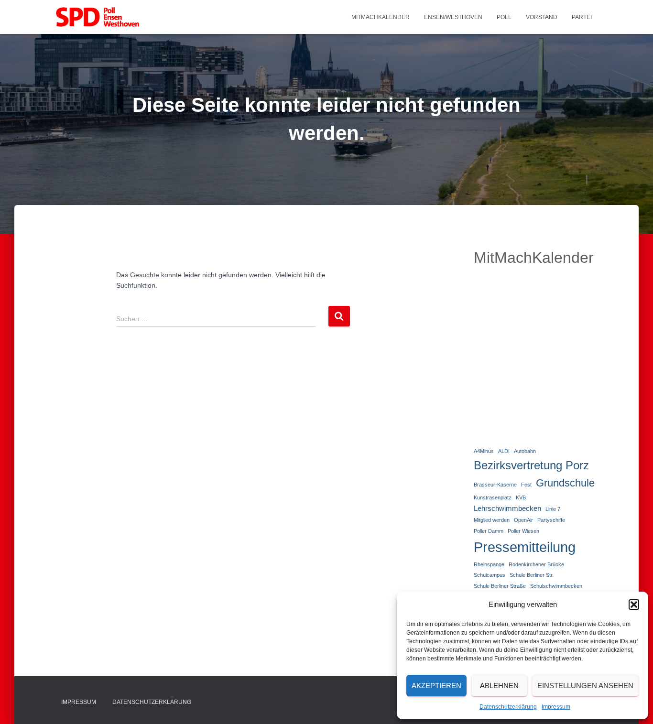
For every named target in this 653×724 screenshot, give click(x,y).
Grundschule (565, 483)
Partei (582, 17)
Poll (504, 17)
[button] (634, 604)
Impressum (556, 706)
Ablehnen (499, 685)
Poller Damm (488, 531)
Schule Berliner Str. (532, 575)
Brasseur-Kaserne (495, 484)
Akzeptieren (436, 685)
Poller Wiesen (523, 531)
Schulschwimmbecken (556, 586)
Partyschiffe (551, 520)
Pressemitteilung (525, 547)
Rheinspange (489, 564)
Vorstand (541, 17)
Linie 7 (552, 509)
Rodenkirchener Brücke (536, 564)
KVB (521, 497)
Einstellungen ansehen (585, 685)
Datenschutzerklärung (508, 706)
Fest (526, 484)
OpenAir (523, 520)
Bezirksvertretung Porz (531, 465)
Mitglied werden (492, 520)
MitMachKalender (380, 17)
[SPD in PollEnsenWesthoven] (97, 17)
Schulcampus (489, 575)
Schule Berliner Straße (500, 586)
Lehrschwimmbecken (507, 508)
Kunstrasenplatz (493, 497)
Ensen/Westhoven (453, 17)
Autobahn (525, 451)
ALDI (504, 451)
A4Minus (484, 451)
